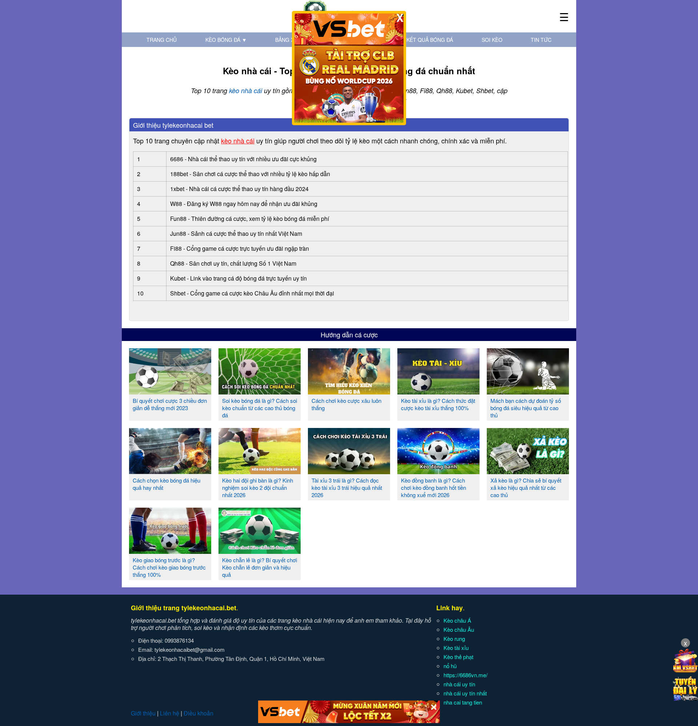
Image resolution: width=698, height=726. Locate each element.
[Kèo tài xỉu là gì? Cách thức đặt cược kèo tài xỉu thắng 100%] (438, 391)
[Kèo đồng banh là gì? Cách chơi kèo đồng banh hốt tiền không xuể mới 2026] (438, 471)
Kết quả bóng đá (429, 39)
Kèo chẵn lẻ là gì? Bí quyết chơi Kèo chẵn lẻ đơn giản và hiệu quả (259, 567)
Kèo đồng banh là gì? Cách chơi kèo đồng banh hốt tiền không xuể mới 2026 (433, 487)
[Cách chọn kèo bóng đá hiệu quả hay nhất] (170, 471)
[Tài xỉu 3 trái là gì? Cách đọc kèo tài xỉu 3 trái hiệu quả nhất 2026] (349, 471)
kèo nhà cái (245, 90)
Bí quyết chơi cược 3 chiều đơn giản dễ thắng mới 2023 (170, 404)
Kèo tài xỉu (456, 647)
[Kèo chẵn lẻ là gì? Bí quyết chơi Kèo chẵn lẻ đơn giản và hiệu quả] (259, 551)
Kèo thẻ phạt (458, 656)
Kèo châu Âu (459, 629)
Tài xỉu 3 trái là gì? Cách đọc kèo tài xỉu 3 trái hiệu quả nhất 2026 (347, 487)
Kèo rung (454, 638)
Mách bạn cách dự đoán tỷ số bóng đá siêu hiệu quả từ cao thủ (525, 408)
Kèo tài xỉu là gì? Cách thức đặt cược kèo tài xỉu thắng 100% (438, 404)
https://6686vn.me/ (466, 675)
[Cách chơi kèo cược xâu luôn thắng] (349, 391)
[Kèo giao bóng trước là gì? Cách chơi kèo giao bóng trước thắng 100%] (170, 551)
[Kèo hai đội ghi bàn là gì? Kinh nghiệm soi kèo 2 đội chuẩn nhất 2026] (259, 471)
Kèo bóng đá (226, 39)
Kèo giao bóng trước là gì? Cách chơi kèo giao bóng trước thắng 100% (169, 567)
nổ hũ (450, 666)
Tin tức (541, 39)
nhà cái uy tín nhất (465, 693)
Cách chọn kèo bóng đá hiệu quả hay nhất (166, 483)
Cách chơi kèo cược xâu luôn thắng (346, 404)
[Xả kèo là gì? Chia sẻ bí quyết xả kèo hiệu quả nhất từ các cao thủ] (528, 471)
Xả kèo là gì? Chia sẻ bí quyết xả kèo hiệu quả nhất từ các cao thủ (525, 487)
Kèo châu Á (457, 620)
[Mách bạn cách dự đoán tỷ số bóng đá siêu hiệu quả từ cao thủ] (528, 391)
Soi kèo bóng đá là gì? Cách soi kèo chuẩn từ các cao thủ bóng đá (259, 408)
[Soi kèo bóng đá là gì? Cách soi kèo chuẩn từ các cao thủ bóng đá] (259, 391)
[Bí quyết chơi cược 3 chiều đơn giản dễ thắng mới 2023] (170, 391)
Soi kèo (492, 39)
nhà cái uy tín (459, 684)
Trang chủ (162, 39)
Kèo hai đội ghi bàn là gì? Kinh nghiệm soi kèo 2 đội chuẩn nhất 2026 (257, 487)
